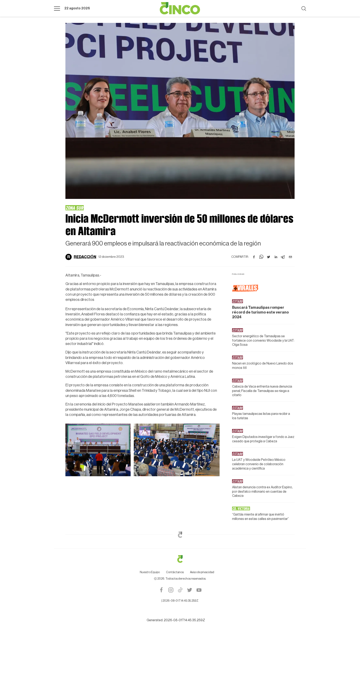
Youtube (198, 590)
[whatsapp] (261, 257)
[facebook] (254, 257)
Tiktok (180, 590)
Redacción (85, 257)
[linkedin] (276, 257)
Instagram (170, 590)
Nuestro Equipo (150, 572)
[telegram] (283, 257)
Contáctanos (175, 572)
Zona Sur (74, 208)
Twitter (189, 590)
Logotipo (180, 8)
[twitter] (268, 257)
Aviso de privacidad (202, 572)
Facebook (161, 590)
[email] (290, 257)
